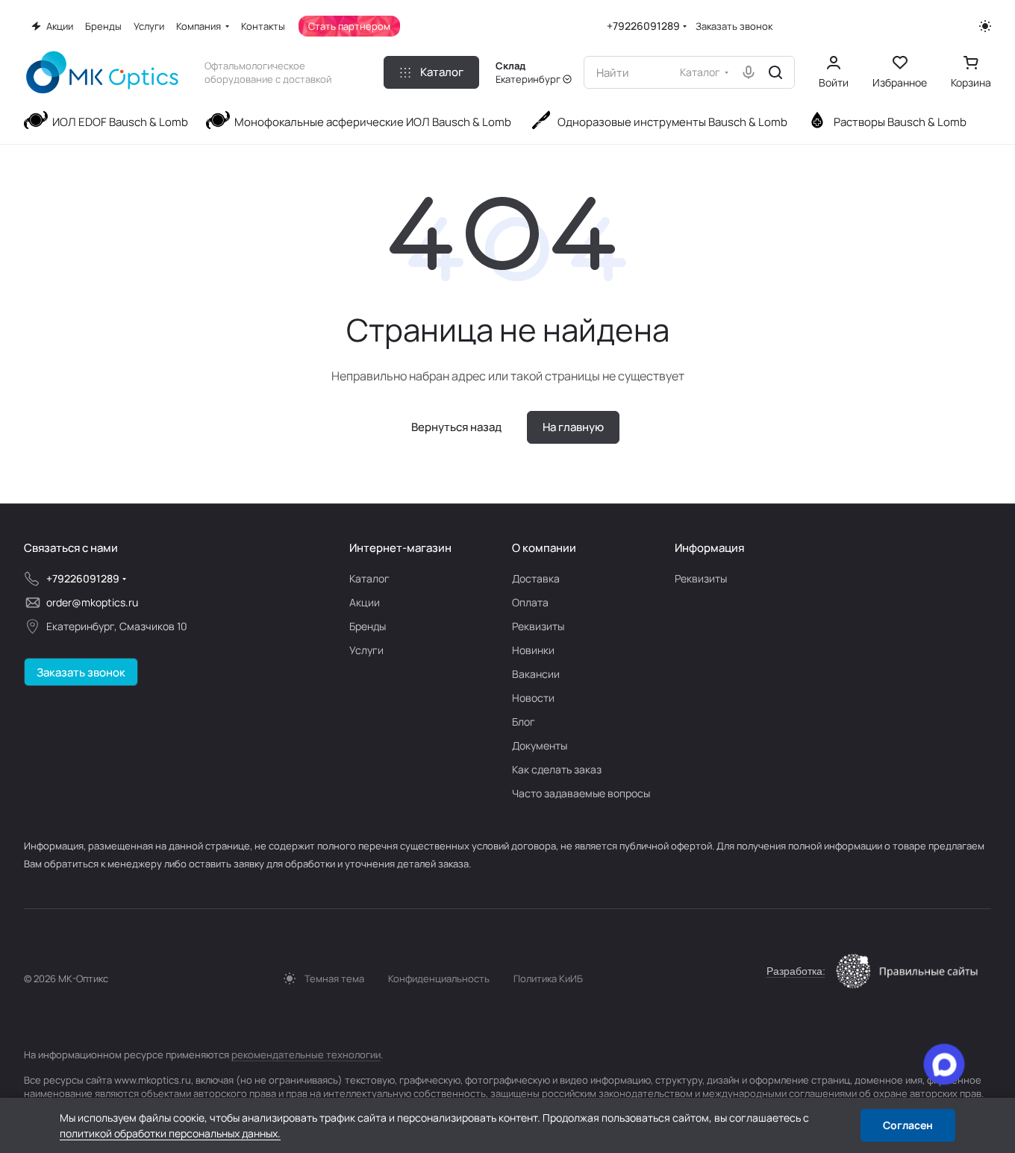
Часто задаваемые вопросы (581, 793)
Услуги (366, 650)
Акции (364, 602)
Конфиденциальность (439, 978)
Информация (709, 548)
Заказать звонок (734, 26)
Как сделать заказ (557, 769)
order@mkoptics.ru (92, 602)
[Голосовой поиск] (748, 72)
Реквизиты (538, 626)
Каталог (369, 578)
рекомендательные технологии (306, 1054)
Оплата (530, 602)
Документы (539, 745)
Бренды (367, 626)
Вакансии (536, 674)
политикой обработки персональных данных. (170, 1133)
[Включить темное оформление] (985, 26)
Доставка (536, 578)
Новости (533, 698)
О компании (544, 548)
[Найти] (775, 72)
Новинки (533, 650)
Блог (523, 721)
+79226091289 (643, 26)
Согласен (908, 1125)
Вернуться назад (456, 427)
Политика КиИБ (548, 978)
